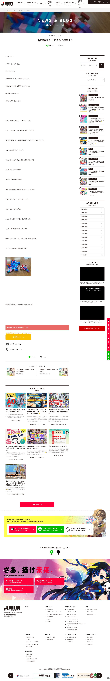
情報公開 (28, 656)
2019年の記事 (92, 234)
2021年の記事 (92, 226)
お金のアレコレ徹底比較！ (32, 644)
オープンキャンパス (71, 637)
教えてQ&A (49, 619)
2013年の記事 (92, 255)
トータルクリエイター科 (72, 621)
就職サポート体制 (51, 637)
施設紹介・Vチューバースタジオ (54, 611)
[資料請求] (108, 339)
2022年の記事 (92, 223)
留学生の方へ (90, 642)
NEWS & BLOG (29, 654)
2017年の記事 (92, 241)
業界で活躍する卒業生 (92, 609)
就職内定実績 (50, 639)
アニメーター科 (70, 609)
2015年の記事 (92, 248)
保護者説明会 (70, 639)
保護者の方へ (90, 644)
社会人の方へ (90, 639)
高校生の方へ (90, 637)
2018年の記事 (92, 237)
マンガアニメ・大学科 (72, 627)
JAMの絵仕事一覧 (91, 614)
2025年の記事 (92, 212)
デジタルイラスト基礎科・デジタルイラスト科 (76, 624)
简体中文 (95, 2)
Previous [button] (10, 675)
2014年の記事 (92, 251)
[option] (23, 675)
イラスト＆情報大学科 (72, 629)
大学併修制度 (50, 616)
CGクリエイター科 (71, 616)
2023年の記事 (92, 219)
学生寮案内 (29, 646)
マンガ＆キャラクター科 (72, 619)
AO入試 (28, 639)
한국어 (103, 2)
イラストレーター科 (71, 611)
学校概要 (49, 621)
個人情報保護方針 (30, 661)
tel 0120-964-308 (10, 615)
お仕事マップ (50, 609)
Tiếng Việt (108, 2)
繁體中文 (99, 2)
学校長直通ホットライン (32, 658)
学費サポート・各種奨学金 (32, 642)
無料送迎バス (70, 642)
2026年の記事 (92, 209)
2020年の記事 (92, 230)
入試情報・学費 (30, 637)
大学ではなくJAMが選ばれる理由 (54, 614)
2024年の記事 (92, 216)
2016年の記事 (92, 244)
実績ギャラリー (90, 611)
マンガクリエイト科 (71, 614)
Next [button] (99, 675)
